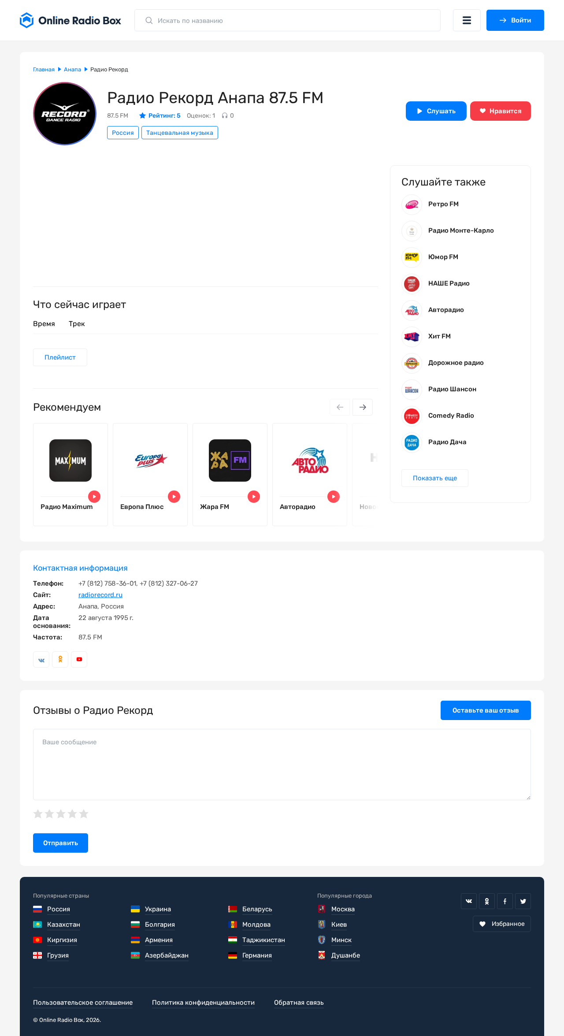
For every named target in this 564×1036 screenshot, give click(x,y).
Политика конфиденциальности (203, 1002)
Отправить (60, 843)
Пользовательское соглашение (83, 1002)
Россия (123, 133)
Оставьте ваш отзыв (486, 710)
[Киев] (322, 924)
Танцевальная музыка (179, 133)
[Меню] (467, 20)
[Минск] (322, 940)
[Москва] (322, 909)
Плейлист (60, 357)
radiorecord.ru (100, 595)
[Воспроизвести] (94, 496)
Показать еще (435, 478)
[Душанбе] (322, 955)
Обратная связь (299, 1002)
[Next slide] (362, 407)
